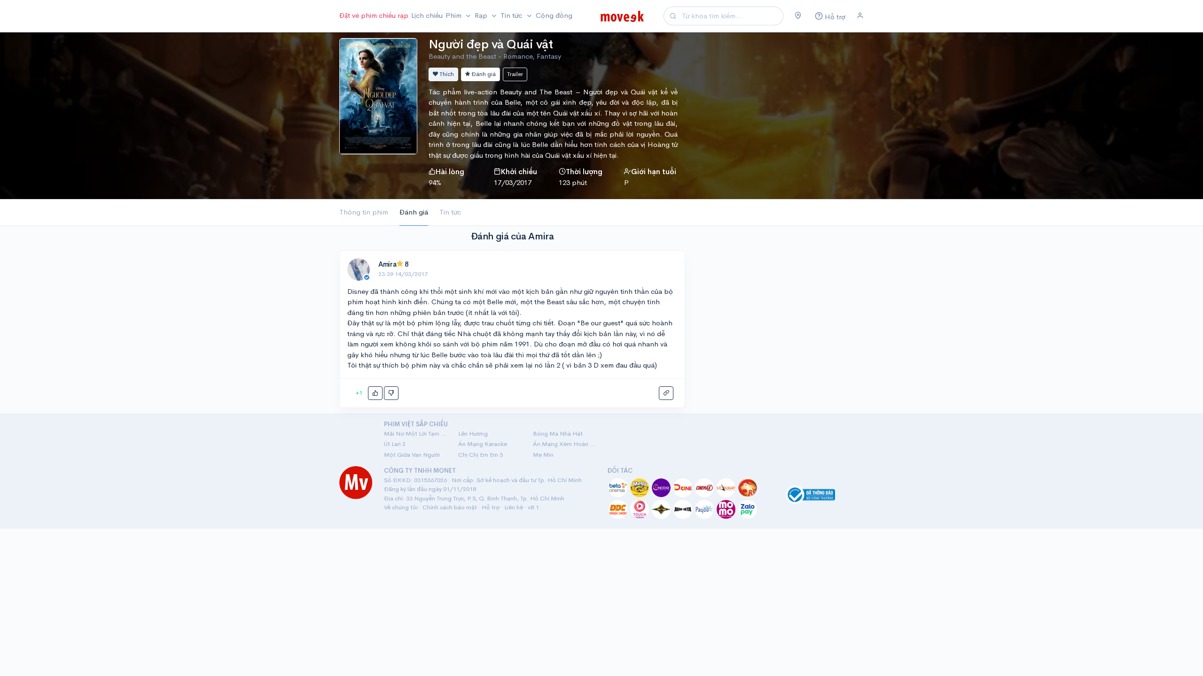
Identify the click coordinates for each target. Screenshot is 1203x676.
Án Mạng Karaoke (482, 444)
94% (435, 182)
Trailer (515, 74)
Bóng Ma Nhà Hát (558, 434)
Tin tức (450, 211)
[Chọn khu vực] (798, 16)
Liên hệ (513, 507)
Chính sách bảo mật (449, 507)
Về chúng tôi (401, 507)
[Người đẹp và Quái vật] (378, 95)
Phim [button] (454, 15)
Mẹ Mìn (543, 455)
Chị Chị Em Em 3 (480, 455)
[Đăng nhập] (860, 16)
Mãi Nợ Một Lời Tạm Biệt (415, 434)
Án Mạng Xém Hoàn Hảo (564, 444)
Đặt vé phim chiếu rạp (373, 15)
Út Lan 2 (395, 444)
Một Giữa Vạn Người (412, 455)
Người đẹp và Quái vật (491, 44)
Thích (446, 74)
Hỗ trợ (491, 507)
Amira (387, 264)
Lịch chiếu (427, 15)
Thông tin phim (363, 211)
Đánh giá (483, 74)
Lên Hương (473, 434)
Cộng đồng (554, 15)
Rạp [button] (482, 15)
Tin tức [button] (512, 15)
